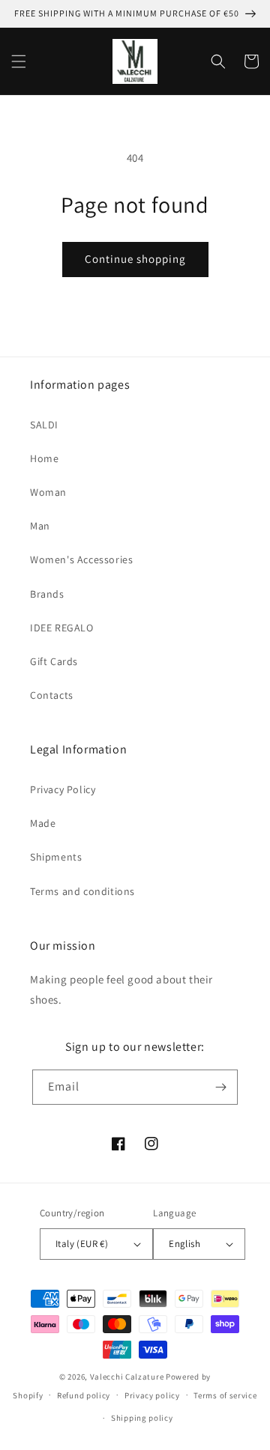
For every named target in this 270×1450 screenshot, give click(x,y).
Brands (47, 594)
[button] (18, 61)
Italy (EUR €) (82, 1243)
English (184, 1243)
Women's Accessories (81, 559)
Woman (48, 492)
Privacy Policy (62, 789)
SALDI (44, 424)
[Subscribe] (220, 1087)
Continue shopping (135, 259)
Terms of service (225, 1395)
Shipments (56, 857)
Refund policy (83, 1395)
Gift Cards (54, 661)
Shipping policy (142, 1418)
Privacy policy (152, 1395)
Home (44, 458)
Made (43, 823)
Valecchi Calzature (127, 1376)
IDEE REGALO (62, 627)
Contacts (52, 695)
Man (40, 526)
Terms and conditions (82, 891)
